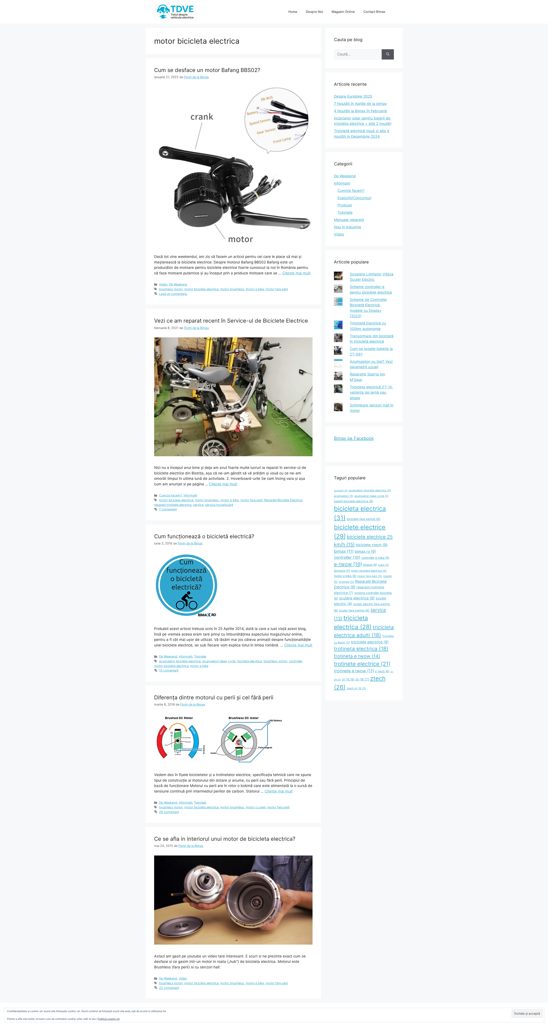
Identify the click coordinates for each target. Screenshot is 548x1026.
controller (295, 661)
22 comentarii (169, 988)
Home (292, 12)
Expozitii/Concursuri (354, 198)
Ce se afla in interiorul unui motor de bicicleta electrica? (224, 839)
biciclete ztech (371, 545)
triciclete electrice (370, 642)
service (198, 505)
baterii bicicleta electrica (353, 501)
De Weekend (178, 284)
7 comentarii (168, 509)
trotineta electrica (361, 649)
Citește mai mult (296, 273)
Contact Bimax (374, 12)
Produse (345, 205)
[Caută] (388, 54)
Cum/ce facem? (170, 495)
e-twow (348, 564)
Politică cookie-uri (109, 1018)
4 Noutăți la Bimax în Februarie (360, 111)
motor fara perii (277, 289)
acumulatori (343, 496)
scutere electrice (357, 598)
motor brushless (232, 289)
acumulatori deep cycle (218, 661)
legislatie (342, 570)
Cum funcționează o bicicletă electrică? (204, 536)
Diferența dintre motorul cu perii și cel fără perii (213, 697)
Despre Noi (314, 12)
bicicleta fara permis (363, 519)
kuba (383, 565)
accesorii (341, 490)
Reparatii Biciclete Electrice (283, 500)
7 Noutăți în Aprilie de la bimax (360, 104)
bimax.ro (365, 551)
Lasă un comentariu (173, 294)
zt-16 (362, 679)
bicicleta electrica (249, 661)
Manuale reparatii (349, 220)
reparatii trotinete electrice (172, 505)
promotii (346, 581)
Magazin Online (343, 12)
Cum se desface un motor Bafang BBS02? (207, 70)
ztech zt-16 (356, 688)
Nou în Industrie (347, 227)
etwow (370, 565)
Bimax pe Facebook (354, 438)
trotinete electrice (362, 663)
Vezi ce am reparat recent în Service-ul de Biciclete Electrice (231, 320)
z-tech (382, 671)
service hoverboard (219, 505)
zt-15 (348, 679)
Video (163, 284)
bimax (344, 551)
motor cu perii (256, 807)
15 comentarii (168, 670)
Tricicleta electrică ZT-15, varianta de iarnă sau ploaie (371, 392)
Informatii (190, 495)
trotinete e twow (354, 670)
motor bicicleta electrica (201, 289)
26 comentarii (169, 812)
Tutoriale (200, 656)
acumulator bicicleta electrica (180, 661)
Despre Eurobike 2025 (353, 96)
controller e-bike (375, 557)
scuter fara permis (354, 610)
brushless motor (171, 289)
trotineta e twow (357, 656)
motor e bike (255, 289)
